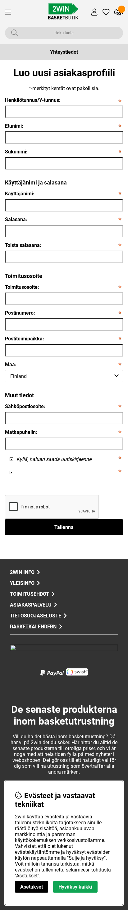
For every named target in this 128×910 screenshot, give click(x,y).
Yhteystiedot (64, 52)
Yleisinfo (22, 583)
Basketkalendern (33, 627)
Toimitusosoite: (22, 287)
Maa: (10, 364)
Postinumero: (20, 313)
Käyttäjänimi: (19, 194)
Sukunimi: (16, 152)
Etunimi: (14, 126)
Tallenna (64, 527)
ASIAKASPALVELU (31, 605)
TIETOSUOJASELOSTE (35, 616)
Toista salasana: (23, 245)
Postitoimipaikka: (24, 339)
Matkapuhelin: (21, 432)
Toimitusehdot (29, 594)
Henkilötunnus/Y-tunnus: (33, 100)
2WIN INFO (22, 572)
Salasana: (16, 219)
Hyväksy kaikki (75, 887)
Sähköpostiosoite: (25, 406)
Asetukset (31, 887)
